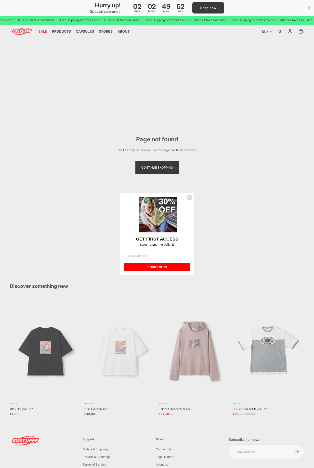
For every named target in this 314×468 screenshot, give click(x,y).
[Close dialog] (189, 197)
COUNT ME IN (157, 267)
